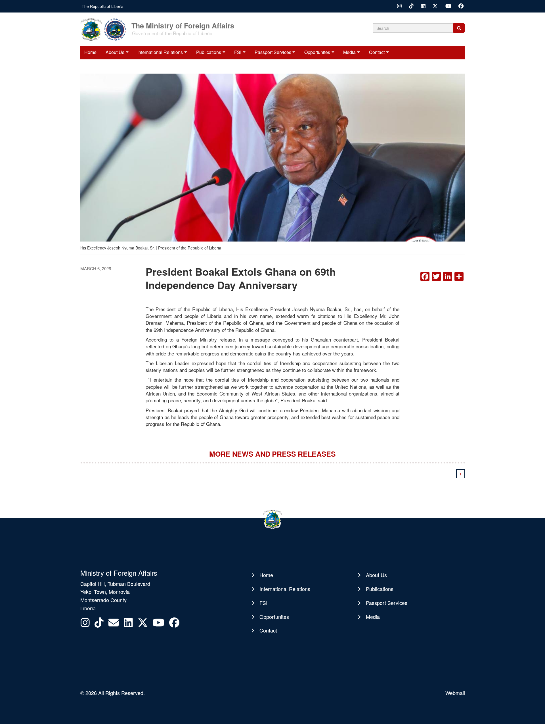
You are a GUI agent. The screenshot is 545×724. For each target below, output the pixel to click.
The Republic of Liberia (102, 6)
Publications (208, 52)
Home (90, 52)
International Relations (160, 52)
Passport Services (273, 52)
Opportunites (317, 52)
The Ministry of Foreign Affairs (182, 25)
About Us (115, 52)
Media (349, 52)
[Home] (105, 29)
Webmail (455, 692)
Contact (377, 52)
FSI (237, 52)
